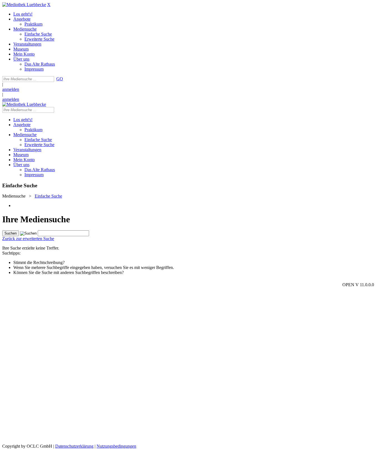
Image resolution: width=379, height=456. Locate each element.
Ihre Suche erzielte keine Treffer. (30, 248)
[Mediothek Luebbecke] (24, 4)
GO (59, 78)
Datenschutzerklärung (74, 446)
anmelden (10, 89)
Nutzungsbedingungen (116, 446)
